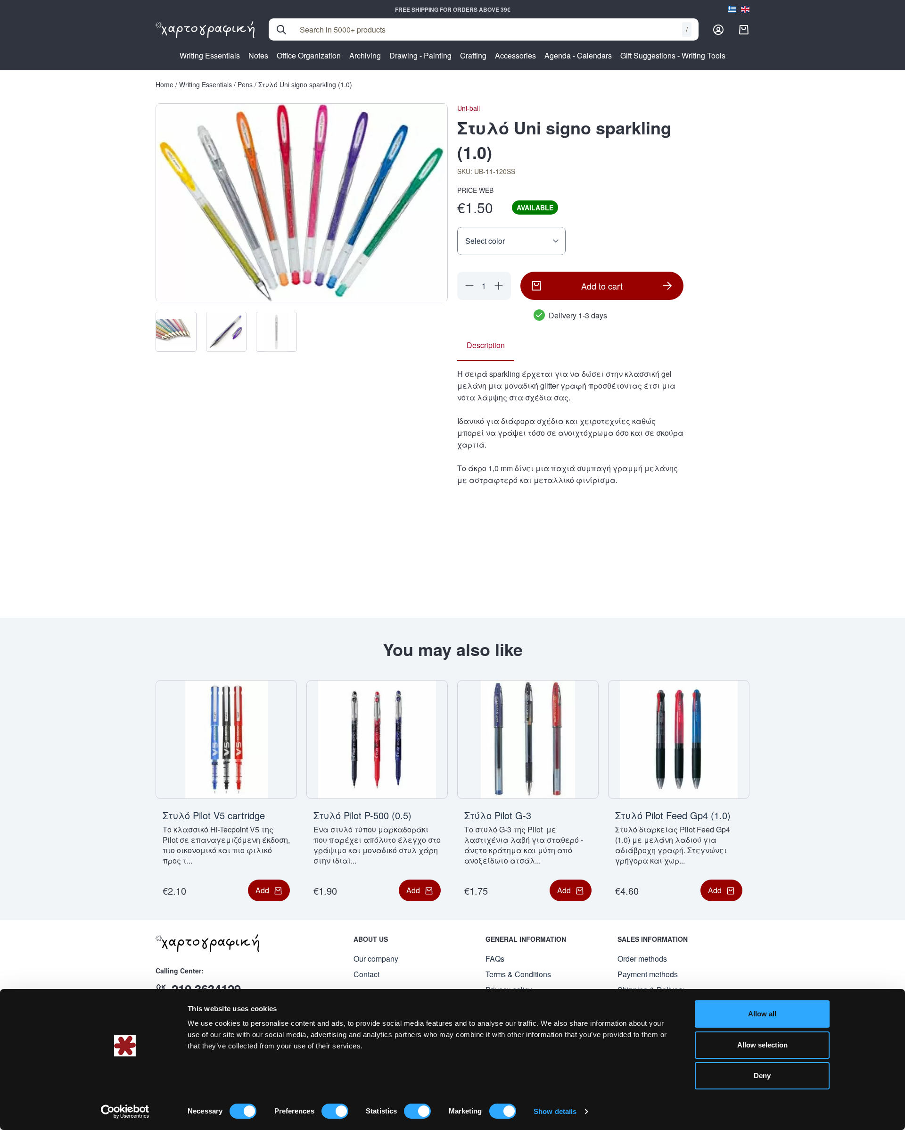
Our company (376, 958)
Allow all (762, 1014)
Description (486, 345)
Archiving (365, 55)
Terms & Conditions (518, 974)
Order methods (642, 958)
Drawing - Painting (420, 55)
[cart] (743, 29)
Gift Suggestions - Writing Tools (672, 55)
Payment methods (647, 974)
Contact (366, 974)
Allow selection (762, 1045)
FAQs (494, 958)
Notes (258, 55)
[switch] (334, 1111)
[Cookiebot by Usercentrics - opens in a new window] (125, 1112)
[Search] (281, 29)
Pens (245, 84)
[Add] (498, 286)
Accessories (515, 55)
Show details (555, 1111)
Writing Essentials (210, 55)
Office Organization (309, 55)
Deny (762, 1076)
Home (164, 84)
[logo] (205, 29)
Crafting (473, 55)
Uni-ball (468, 108)
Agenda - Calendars (578, 55)
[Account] (718, 29)
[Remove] (469, 286)
